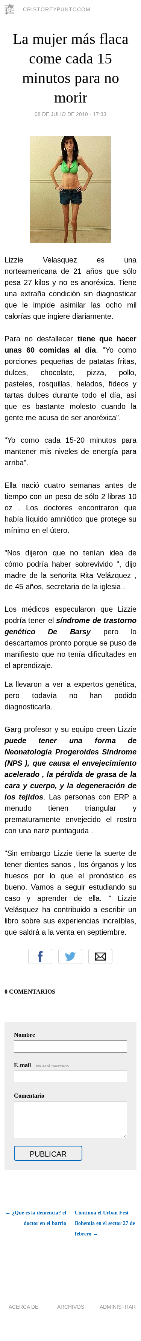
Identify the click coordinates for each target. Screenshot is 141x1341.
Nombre (24, 1035)
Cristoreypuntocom (57, 9)
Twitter (70, 956)
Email (100, 956)
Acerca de (23, 1307)
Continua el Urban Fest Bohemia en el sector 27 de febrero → (105, 1223)
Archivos (70, 1307)
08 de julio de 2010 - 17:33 (70, 114)
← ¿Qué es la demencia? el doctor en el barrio (35, 1218)
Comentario (29, 1095)
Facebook (40, 956)
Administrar (118, 1307)
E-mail (42, 1065)
